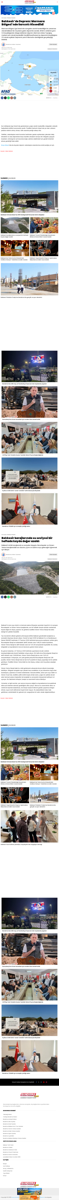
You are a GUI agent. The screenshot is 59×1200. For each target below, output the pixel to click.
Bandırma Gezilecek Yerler (10, 1150)
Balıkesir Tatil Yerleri (8, 1145)
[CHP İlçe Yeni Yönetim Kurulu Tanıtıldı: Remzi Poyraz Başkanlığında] (29, 437)
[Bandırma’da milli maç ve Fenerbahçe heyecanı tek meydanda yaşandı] (29, 366)
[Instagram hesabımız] (41, 1082)
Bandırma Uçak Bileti (8, 1136)
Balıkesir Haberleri (52, 49)
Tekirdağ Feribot (7, 1114)
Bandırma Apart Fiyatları (9, 1133)
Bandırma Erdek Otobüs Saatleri (11, 1131)
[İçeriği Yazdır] (14, 98)
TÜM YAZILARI (53, 44)
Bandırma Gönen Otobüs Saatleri (12, 1129)
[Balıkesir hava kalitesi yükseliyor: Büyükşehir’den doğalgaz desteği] (29, 826)
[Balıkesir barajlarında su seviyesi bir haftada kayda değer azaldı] (15, 225)
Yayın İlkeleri (6, 1173)
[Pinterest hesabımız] (46, 1082)
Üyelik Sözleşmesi (7, 1171)
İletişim (5, 1163)
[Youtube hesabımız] (44, 1082)
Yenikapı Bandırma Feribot (10, 1117)
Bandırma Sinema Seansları (10, 1154)
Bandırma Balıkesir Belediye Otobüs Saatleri (14, 1138)
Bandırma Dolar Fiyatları (9, 1124)
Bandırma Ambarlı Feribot (10, 1119)
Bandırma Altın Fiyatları (9, 1121)
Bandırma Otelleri (7, 1147)
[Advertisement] (29, 112)
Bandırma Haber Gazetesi (13, 44)
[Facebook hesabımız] (36, 1082)
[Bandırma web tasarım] (29, 14)
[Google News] (55, 98)
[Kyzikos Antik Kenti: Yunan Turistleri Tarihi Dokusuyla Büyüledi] (29, 473)
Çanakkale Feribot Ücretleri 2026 (11, 1157)
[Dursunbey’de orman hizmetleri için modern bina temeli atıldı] (29, 402)
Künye (4, 1175)
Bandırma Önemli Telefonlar (10, 1152)
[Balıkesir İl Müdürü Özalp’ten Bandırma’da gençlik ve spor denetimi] (29, 279)
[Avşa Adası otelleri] (29, 1191)
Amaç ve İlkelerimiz (8, 1168)
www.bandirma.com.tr (18, 1197)
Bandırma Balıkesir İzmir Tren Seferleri (13, 1126)
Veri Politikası (6, 1166)
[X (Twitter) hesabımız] (38, 1082)
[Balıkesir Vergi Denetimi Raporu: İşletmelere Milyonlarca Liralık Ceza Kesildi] (44, 248)
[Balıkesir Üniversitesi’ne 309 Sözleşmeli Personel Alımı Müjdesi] (29, 196)
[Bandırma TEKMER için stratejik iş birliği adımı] (29, 509)
